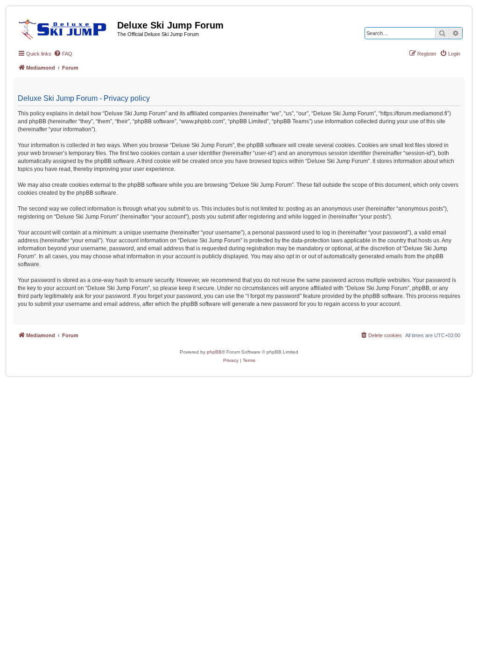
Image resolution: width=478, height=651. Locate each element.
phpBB (214, 351)
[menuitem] (63, 53)
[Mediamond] (65, 27)
